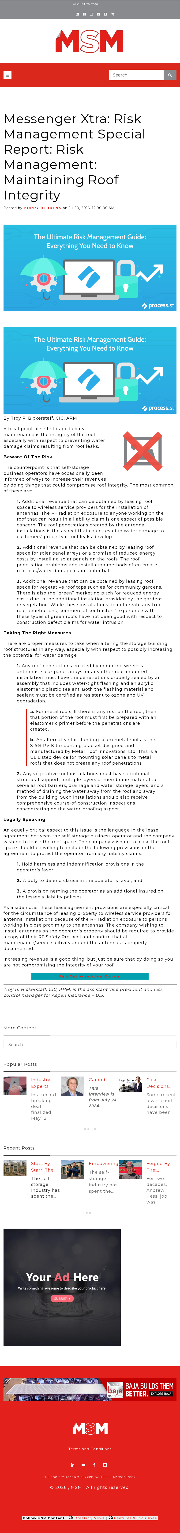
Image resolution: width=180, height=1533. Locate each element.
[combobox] (142, 75)
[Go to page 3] (91, 1129)
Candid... (98, 1079)
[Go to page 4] (95, 1129)
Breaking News (89, 1518)
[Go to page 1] (85, 1129)
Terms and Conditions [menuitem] (90, 1449)
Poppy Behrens (43, 208)
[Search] (170, 75)
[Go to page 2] (88, 1129)
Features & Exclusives (136, 1518)
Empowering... (105, 1163)
